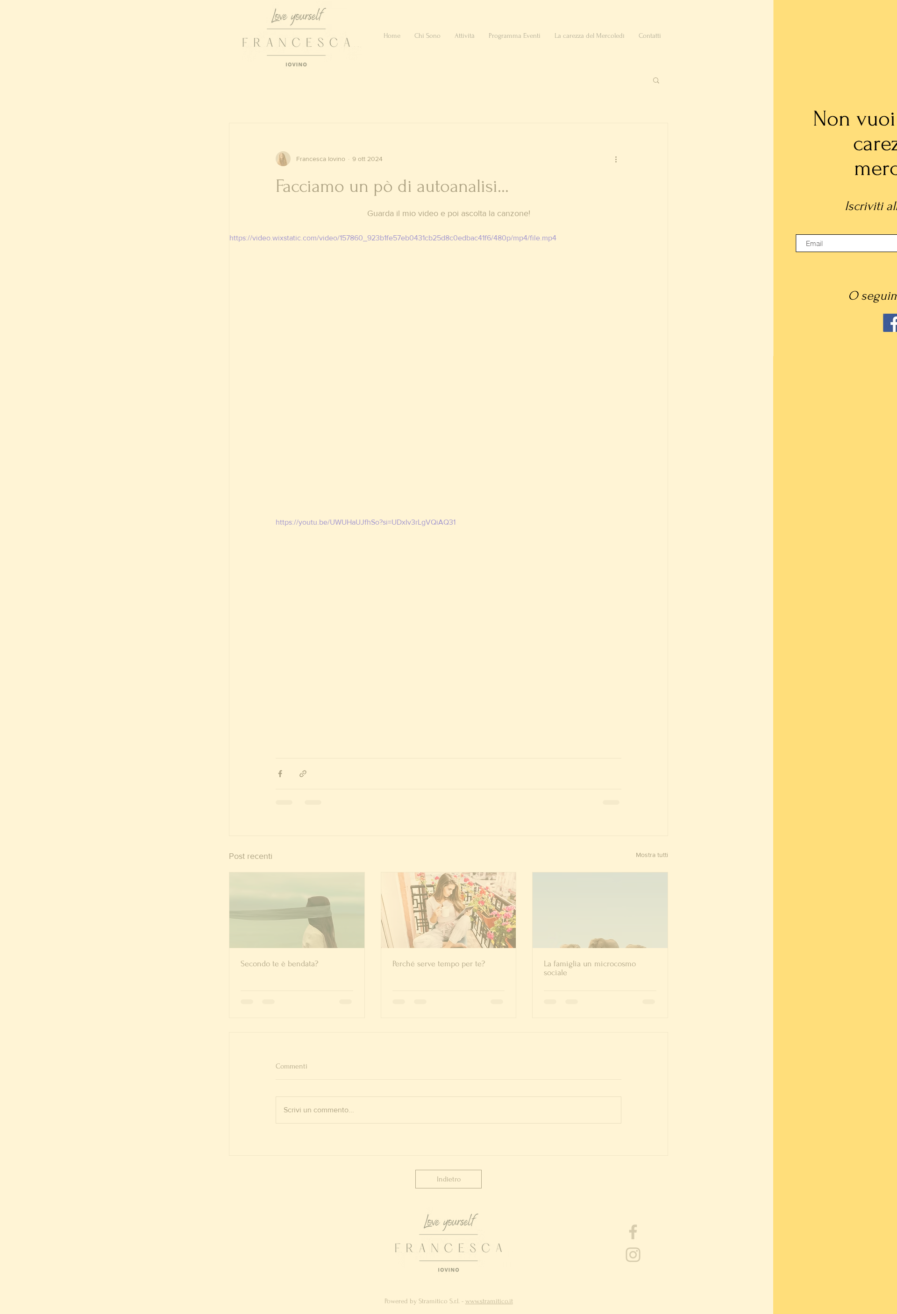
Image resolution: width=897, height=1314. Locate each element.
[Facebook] (756, 323)
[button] (880, 15)
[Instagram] (778, 323)
